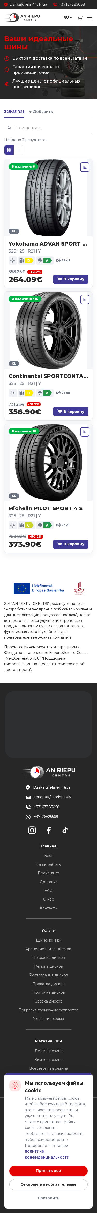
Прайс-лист (48, 873)
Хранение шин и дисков (48, 948)
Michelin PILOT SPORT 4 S (46, 508)
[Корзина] (80, 18)
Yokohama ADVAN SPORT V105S (48, 244)
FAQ (48, 890)
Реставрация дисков (48, 975)
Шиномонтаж (48, 940)
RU (66, 17)
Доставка (48, 882)
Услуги (48, 930)
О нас (48, 899)
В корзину (73, 279)
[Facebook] (48, 830)
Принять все (48, 1170)
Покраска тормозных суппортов (48, 1010)
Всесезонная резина (48, 1068)
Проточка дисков (48, 992)
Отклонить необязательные (48, 1184)
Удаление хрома (48, 1018)
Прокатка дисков (48, 984)
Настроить (48, 1198)
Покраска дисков (48, 957)
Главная (48, 846)
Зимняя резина (49, 1059)
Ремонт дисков (48, 966)
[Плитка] (9, 150)
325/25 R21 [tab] (14, 111)
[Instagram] (32, 830)
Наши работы (48, 864)
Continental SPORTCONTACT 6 (48, 376)
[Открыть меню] (90, 18)
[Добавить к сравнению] (84, 167)
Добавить (41, 111)
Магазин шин (48, 1041)
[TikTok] (65, 830)
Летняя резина (49, 1050)
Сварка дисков (48, 1001)
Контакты (48, 908)
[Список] (18, 150)
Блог (48, 855)
